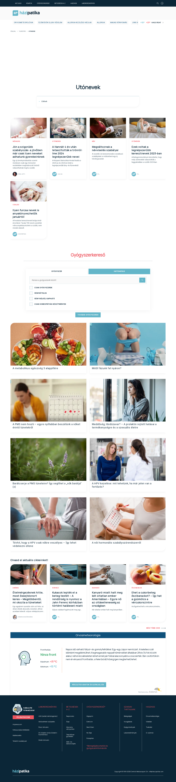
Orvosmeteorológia (23, 23)
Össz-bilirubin (43, 727)
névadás (16, 141)
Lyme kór (136, 23)
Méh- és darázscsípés (71, 743)
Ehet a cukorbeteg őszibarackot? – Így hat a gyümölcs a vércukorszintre (147, 597)
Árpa (67, 722)
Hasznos (73, 3)
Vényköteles (40, 293)
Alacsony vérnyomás (70, 728)
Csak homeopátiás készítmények (50, 304)
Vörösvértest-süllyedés (46, 722)
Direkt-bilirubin (43, 740)
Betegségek (128, 716)
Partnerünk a (143, 692)
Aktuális (18, 3)
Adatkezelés (17, 735)
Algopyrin (89, 716)
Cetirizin (89, 722)
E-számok (149, 733)
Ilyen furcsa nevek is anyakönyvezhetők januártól (26, 213)
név (93, 141)
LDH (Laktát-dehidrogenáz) (47, 716)
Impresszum (17, 724)
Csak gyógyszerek (43, 288)
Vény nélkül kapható (44, 299)
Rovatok (29, 3)
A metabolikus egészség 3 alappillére (35, 368)
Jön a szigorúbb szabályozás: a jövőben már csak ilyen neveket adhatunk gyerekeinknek (28, 151)
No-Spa (89, 733)
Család (16, 205)
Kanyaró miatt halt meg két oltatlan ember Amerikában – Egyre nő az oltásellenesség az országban (107, 599)
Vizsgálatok (128, 722)
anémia (16, 588)
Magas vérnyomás (118, 23)
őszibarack (137, 588)
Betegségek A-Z (59, 3)
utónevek (56, 141)
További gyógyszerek (88, 315)
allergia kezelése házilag (80, 23)
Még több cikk (153, 628)
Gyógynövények (129, 727)
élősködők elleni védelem (50, 23)
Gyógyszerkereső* (95, 706)
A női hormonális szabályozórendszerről (116, 542)
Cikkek (44, 101)
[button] (48, 708)
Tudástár (22, 31)
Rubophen (90, 738)
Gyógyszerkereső (43, 3)
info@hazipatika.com (156, 772)
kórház (55, 588)
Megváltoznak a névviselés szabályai (105, 148)
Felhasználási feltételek (21, 730)
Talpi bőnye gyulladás (70, 735)
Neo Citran (90, 727)
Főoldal (13, 31)
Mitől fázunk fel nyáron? (106, 368)
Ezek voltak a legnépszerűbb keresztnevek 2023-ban (147, 150)
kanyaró (95, 588)
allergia (101, 23)
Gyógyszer (56, 271)
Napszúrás (70, 716)
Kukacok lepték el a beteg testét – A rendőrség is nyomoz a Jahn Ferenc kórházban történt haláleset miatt (67, 599)
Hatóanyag (119, 271)
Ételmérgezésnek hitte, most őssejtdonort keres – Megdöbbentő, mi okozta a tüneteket (28, 597)
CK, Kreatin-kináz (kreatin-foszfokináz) (47, 734)
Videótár (149, 722)
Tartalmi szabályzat (20, 741)
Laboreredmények (88, 3)
